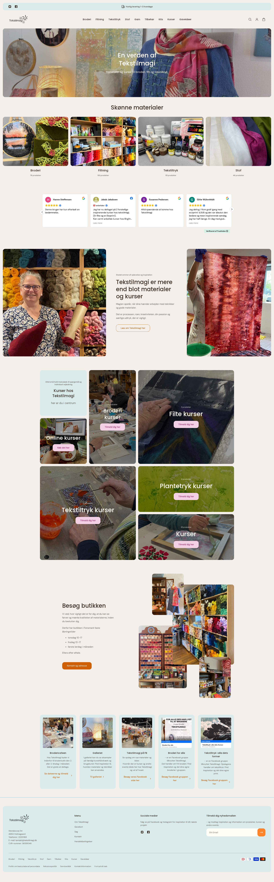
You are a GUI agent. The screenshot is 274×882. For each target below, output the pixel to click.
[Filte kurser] (186, 417)
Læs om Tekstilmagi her (133, 328)
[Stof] (238, 148)
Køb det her (63, 447)
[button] (232, 209)
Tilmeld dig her (112, 427)
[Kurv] (263, 19)
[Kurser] (186, 537)
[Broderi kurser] (112, 417)
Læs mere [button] (49, 223)
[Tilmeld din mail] (261, 832)
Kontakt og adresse (77, 665)
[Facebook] (16, 6)
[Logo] (19, 19)
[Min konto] (256, 19)
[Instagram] (10, 6)
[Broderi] (35, 148)
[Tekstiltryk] (171, 148)
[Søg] (250, 19)
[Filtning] (103, 148)
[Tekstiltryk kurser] (88, 513)
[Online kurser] (63, 441)
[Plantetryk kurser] (186, 489)
